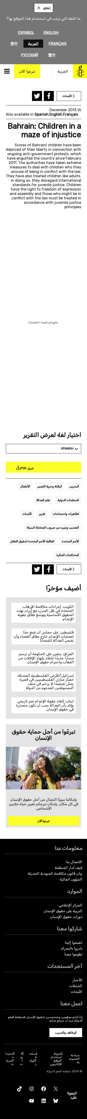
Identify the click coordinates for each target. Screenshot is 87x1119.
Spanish (41, 114)
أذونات (21, 1059)
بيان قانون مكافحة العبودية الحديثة (55, 873)
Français (58, 43)
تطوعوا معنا (73, 954)
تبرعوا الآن (43, 821)
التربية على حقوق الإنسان (63, 911)
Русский (29, 55)
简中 (14, 43)
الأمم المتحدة (70, 541)
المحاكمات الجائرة (67, 555)
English (51, 32)
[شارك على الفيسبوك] (49, 96)
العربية (33, 43)
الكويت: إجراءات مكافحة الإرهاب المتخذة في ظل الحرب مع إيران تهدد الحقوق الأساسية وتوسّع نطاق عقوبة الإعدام (45, 612)
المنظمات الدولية (68, 500)
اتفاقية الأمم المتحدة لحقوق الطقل (32, 541)
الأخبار (77, 980)
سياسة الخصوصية (74, 1058)
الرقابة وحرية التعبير (49, 486)
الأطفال (25, 486)
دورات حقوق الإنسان (66, 917)
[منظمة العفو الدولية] (80, 71)
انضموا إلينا (73, 942)
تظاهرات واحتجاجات (66, 514)
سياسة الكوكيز (32, 1059)
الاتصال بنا (74, 862)
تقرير (42, 514)
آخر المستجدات (65, 966)
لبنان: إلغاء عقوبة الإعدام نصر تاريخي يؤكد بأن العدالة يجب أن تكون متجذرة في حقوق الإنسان (45, 705)
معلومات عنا (68, 848)
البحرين (74, 486)
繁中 (52, 55)
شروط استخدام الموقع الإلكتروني (56, 1059)
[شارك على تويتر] (37, 96)
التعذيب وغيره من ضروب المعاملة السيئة (53, 527)
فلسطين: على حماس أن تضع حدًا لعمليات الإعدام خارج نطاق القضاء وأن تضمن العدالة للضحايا (44, 636)
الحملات (75, 986)
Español (26, 32)
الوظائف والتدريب (66, 1032)
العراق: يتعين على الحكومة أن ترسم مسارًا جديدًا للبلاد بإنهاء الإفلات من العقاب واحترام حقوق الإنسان (46, 658)
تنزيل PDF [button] (27, 468)
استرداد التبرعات (9, 1059)
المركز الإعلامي (70, 905)
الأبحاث (27, 514)
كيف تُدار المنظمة (68, 867)
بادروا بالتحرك (71, 948)
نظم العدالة (43, 500)
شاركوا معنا (69, 928)
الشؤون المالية (71, 879)
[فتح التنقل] (7, 71)
